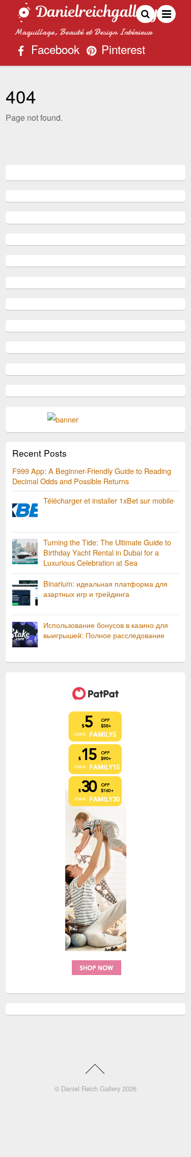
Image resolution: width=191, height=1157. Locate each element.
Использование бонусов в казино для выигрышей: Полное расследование (105, 629)
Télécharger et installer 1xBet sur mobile (108, 500)
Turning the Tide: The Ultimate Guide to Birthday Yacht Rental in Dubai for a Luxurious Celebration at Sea (107, 552)
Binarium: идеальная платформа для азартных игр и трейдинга (105, 588)
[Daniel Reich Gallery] (95, 17)
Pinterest (121, 50)
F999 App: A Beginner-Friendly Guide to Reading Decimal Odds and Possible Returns (91, 475)
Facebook (53, 50)
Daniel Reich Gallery (90, 1088)
